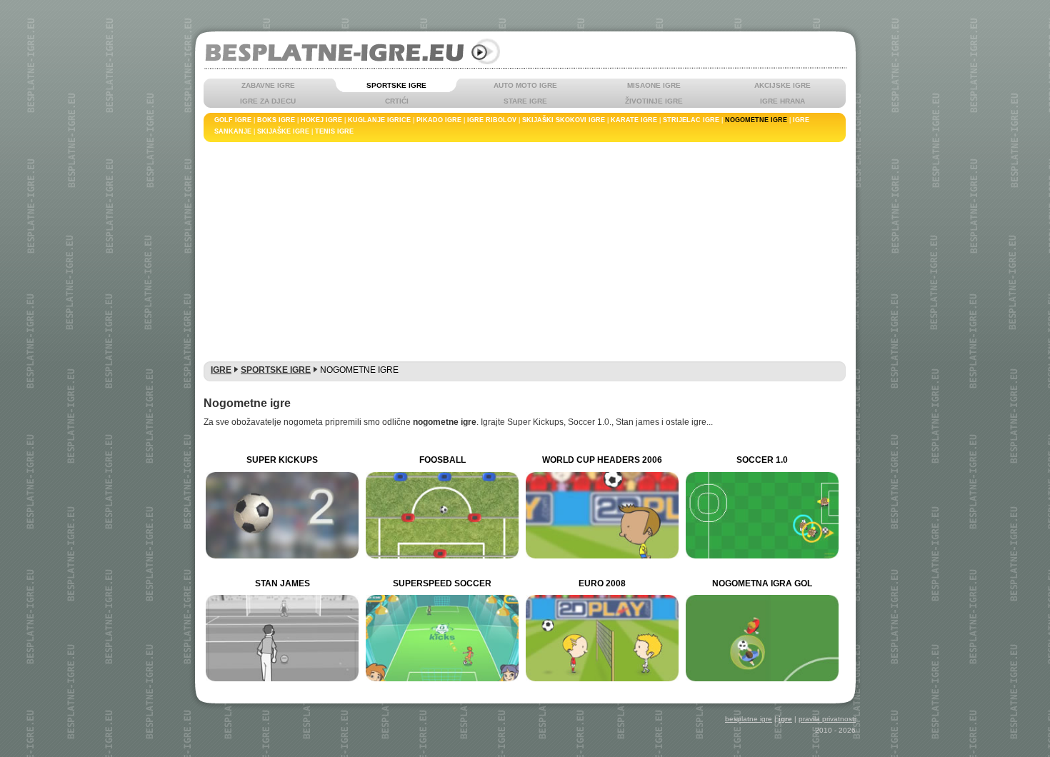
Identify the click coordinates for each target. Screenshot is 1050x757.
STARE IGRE (525, 101)
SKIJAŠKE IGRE (283, 131)
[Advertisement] (525, 249)
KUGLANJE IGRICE (379, 120)
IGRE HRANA (782, 101)
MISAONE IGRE (654, 85)
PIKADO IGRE (438, 120)
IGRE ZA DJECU (268, 101)
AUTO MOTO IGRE (525, 85)
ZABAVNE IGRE (268, 85)
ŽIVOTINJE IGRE (654, 101)
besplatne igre (748, 719)
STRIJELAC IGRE (691, 120)
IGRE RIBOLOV (491, 120)
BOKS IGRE (276, 120)
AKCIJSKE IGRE (782, 85)
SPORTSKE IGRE (396, 85)
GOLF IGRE (232, 120)
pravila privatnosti (827, 719)
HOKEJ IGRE (321, 120)
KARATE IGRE (634, 120)
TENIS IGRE (334, 131)
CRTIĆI (397, 101)
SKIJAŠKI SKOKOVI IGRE (563, 120)
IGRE (221, 370)
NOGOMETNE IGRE (756, 120)
